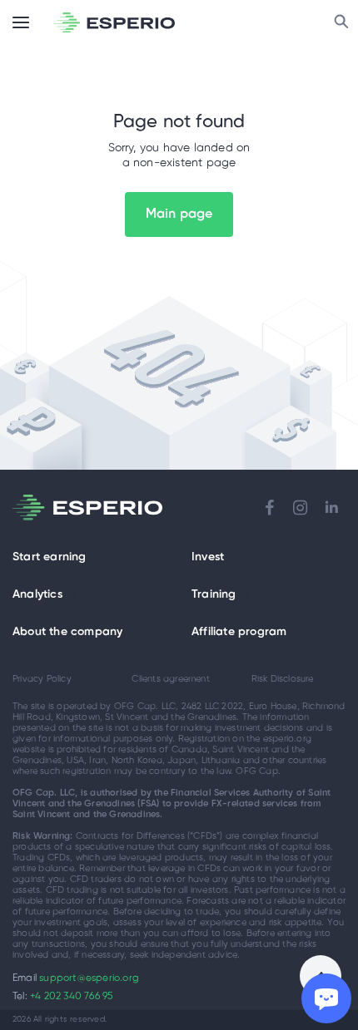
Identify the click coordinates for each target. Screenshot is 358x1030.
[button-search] (341, 22)
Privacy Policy (42, 679)
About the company (67, 632)
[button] (97, 557)
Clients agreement (170, 679)
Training (213, 595)
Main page (179, 214)
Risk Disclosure (282, 679)
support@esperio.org (89, 978)
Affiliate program (238, 632)
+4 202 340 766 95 (71, 996)
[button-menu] (20, 22)
